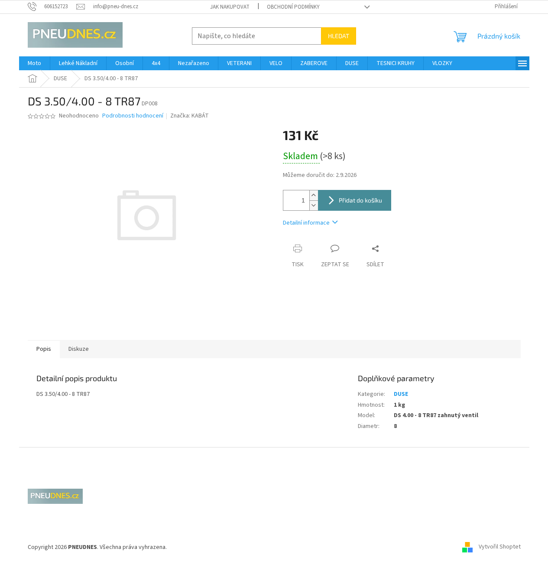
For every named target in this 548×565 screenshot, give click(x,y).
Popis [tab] (43, 349)
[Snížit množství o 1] (313, 205)
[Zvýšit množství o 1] (313, 195)
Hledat (338, 35)
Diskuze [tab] (78, 349)
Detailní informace (306, 223)
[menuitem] (34, 63)
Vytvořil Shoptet (500, 547)
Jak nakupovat (230, 7)
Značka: (189, 115)
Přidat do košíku (360, 200)
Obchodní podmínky (293, 7)
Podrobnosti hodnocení (132, 116)
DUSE (401, 394)
